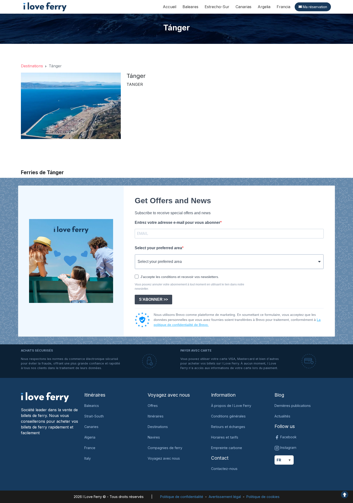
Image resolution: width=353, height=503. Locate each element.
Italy (87, 458)
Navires (154, 437)
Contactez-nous (224, 469)
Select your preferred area (158, 248)
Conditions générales (228, 416)
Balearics (91, 406)
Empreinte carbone (226, 448)
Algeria (89, 437)
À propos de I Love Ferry (231, 406)
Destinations (32, 66)
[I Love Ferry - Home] (45, 397)
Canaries (91, 427)
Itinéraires (156, 416)
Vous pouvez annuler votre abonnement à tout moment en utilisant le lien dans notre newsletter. (189, 286)
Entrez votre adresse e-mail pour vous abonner (177, 222)
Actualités (282, 416)
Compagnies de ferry (165, 448)
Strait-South (94, 416)
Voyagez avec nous (164, 458)
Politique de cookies (263, 497)
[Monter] (344, 494)
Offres (153, 406)
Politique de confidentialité (181, 497)
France (89, 448)
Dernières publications (292, 406)
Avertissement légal (225, 497)
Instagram (287, 447)
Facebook (288, 437)
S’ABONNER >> (153, 299)
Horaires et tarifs (224, 437)
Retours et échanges (228, 427)
